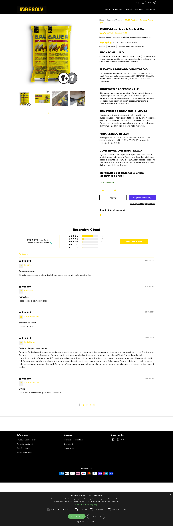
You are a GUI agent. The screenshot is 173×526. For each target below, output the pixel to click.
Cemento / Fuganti (114, 20)
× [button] (170, 495)
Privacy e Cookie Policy (26, 440)
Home (102, 20)
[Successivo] (54, 112)
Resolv (102, 47)
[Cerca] (138, 2)
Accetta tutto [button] (77, 516)
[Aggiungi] (115, 190)
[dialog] (86, 509)
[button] (106, 210)
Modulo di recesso (24, 452)
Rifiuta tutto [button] (96, 516)
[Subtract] (102, 190)
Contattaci (68, 444)
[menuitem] (146, 2)
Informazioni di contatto (73, 440)
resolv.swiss (69, 448)
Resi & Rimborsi (23, 448)
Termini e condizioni (25, 444)
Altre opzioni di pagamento (142, 204)
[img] (25, 261)
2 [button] (83, 405)
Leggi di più (115, 501)
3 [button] (87, 405)
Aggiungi (113, 198)
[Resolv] (31, 9)
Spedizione (117, 37)
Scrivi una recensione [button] (133, 241)
